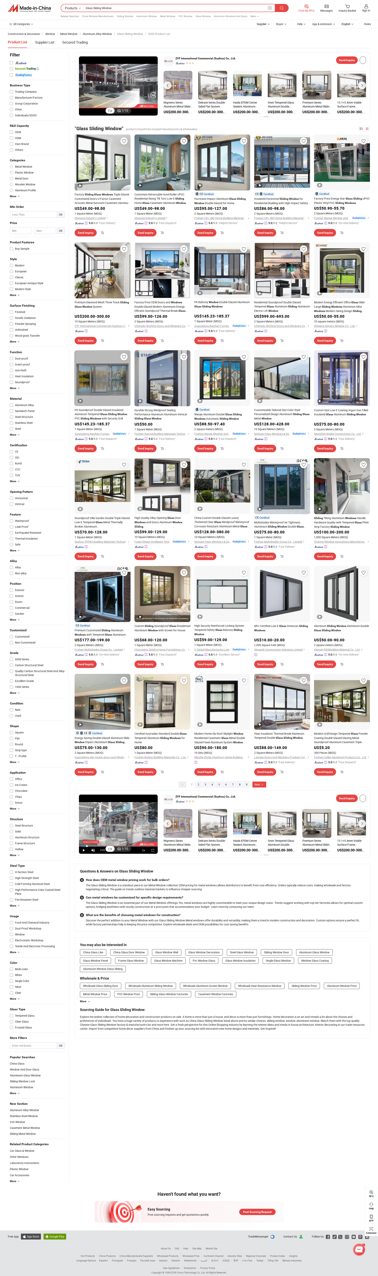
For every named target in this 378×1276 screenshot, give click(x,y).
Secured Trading (75, 42)
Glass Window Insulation (240, 960)
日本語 (226, 1260)
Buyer (279, 24)
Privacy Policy (207, 1267)
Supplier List (44, 42)
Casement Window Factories (215, 994)
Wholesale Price (191, 1255)
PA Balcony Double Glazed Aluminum (222, 304)
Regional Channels (256, 1255)
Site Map (197, 1248)
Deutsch (175, 1260)
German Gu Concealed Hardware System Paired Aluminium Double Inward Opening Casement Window (316, 104)
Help (300, 24)
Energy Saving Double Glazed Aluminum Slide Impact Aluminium (102, 740)
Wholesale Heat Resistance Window (259, 986)
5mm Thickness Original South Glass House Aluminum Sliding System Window (212, 104)
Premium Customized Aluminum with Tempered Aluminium (100, 632)
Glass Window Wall (166, 952)
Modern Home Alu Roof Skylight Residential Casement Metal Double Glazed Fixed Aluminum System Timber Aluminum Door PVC (221, 738)
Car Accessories (19, 1175)
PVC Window (185, 16)
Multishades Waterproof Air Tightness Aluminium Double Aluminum (279, 524)
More (83, 1001)
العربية (204, 1260)
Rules (367, 24)
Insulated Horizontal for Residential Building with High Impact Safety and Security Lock (281, 201)
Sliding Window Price (304, 986)
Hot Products (88, 1255)
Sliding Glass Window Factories (169, 994)
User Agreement (171, 1267)
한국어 (214, 1260)
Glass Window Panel (95, 960)
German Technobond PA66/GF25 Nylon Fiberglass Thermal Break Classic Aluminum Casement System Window (280, 104)
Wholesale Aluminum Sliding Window (150, 986)
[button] (167, 85)
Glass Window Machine (168, 960)
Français (131, 1260)
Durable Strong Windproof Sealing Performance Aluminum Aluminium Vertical (160, 414)
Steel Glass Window (242, 952)
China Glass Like (93, 952)
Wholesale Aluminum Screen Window (205, 986)
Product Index (277, 1255)
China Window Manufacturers (98, 16)
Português (117, 1260)
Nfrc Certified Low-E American (281, 628)
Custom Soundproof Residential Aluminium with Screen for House (162, 628)
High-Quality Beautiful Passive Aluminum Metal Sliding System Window (246, 104)
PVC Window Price (128, 994)
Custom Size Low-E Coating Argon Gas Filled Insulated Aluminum (341, 412)
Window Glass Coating (315, 960)
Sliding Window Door (276, 952)
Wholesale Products (167, 1255)
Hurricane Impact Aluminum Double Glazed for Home (220, 201)
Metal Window (167, 16)
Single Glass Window (278, 960)
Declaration (190, 1267)
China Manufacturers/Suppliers (136, 1255)
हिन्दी (236, 1260)
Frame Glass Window (131, 960)
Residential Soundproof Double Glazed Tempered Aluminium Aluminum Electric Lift (282, 306)
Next (258, 784)
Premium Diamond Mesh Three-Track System (102, 304)
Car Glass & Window (22, 1151)
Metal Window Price (95, 994)
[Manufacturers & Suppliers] (29, 8)
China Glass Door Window (129, 952)
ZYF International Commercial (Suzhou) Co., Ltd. (205, 58)
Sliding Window (125, 16)
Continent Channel (213, 1255)
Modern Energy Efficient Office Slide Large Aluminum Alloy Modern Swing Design (339, 306)
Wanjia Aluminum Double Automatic (218, 416)
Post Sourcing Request (257, 1211)
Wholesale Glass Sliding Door (100, 986)
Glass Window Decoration (204, 952)
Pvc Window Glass (204, 960)
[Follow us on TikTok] (335, 1236)
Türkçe (259, 1260)
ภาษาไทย (247, 1260)
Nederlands (190, 1260)
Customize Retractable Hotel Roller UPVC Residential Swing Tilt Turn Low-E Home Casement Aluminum (160, 198)
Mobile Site (211, 1248)
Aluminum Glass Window (314, 952)
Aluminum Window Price (342, 986)
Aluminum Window (146, 16)
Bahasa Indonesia (292, 1260)
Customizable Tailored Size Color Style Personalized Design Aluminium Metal (281, 414)
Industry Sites (235, 1255)
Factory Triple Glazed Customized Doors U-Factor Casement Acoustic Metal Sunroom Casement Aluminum (103, 198)
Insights (293, 1255)
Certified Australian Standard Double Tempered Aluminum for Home (160, 738)
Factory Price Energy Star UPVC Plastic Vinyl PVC (342, 201)
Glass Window (203, 16)
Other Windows (19, 1157)
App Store (31, 1236)
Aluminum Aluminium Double (341, 628)
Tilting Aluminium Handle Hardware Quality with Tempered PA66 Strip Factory (341, 522)
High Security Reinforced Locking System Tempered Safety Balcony (219, 630)
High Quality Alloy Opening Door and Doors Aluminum (158, 522)
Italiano (163, 1260)
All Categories (21, 24)
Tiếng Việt (272, 1260)
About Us (166, 1248)
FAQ (177, 1248)
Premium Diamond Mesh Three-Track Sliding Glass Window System (177, 104)
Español (103, 1260)
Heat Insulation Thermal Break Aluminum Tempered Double (279, 736)
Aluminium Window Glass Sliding (103, 969)
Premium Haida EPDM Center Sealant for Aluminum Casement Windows (350, 104)
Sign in (366, 10)
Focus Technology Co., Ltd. (191, 1272)
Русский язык (147, 1260)
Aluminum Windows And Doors (230, 16)
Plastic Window (19, 1169)
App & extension (322, 24)
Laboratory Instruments (24, 1163)
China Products (107, 1255)
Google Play (54, 1236)
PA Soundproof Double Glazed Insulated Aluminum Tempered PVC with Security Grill (101, 414)
